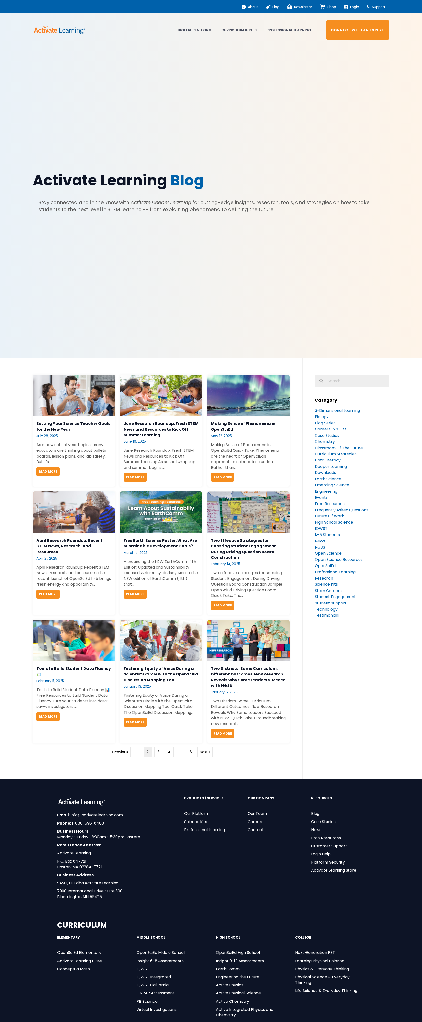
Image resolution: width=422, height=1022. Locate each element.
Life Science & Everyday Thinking (326, 990)
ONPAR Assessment (155, 993)
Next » (205, 751)
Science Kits (195, 822)
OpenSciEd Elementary (79, 952)
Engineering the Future (237, 977)
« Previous (119, 751)
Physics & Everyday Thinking (322, 969)
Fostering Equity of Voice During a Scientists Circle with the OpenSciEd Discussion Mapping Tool (161, 674)
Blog (315, 813)
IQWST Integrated (154, 977)
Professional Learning (288, 30)
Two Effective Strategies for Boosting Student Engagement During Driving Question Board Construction (243, 549)
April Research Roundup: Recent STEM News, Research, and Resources (69, 546)
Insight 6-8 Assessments (160, 961)
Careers (255, 822)
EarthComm (228, 969)
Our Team (257, 813)
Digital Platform (194, 30)
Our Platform (196, 813)
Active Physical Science (238, 993)
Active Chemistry (232, 1001)
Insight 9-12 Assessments (240, 961)
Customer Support (329, 846)
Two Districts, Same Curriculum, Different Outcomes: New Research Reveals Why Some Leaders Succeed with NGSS (248, 677)
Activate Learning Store (333, 870)
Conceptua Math (73, 969)
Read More (49, 472)
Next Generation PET (315, 952)
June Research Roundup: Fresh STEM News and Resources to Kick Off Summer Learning (161, 429)
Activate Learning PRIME (80, 961)
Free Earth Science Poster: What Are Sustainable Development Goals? (160, 543)
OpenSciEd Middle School (161, 952)
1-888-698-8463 (88, 823)
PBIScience (147, 1001)
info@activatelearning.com (97, 815)
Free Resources (326, 838)
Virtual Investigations (157, 1009)
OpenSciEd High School (238, 952)
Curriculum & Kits (239, 30)
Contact (256, 830)
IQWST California (153, 985)
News (316, 830)
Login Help (321, 854)
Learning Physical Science (319, 961)
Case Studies (323, 822)
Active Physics (229, 985)
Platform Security (328, 862)
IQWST (143, 969)
